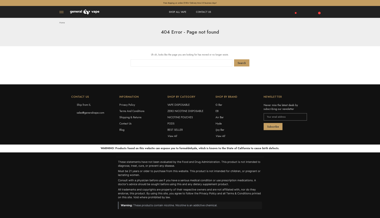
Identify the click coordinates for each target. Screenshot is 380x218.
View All (172, 136)
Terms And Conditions (131, 111)
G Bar (219, 105)
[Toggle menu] (61, 12)
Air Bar (220, 117)
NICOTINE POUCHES (180, 117)
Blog (121, 130)
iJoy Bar (220, 130)
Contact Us (125, 124)
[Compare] (294, 11)
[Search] (303, 11)
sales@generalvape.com (90, 113)
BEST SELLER (175, 130)
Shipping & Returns (130, 117)
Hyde (219, 124)
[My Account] (311, 12)
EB (217, 111)
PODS (170, 124)
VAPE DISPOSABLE (178, 105)
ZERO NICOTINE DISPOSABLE (185, 111)
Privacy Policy (127, 105)
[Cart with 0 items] (319, 11)
